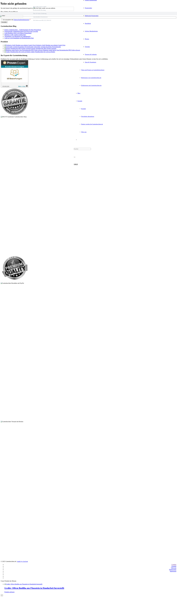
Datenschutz (172, 569)
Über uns (173, 568)
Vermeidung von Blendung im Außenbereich (17, 36)
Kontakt (174, 566)
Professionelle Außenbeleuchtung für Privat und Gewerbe (21, 31)
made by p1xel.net (22, 561)
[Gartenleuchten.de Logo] (53, 10)
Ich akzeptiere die (17, 19)
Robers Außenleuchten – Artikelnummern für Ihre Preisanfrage (22, 30)
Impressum (173, 571)
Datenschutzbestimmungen (21, 19)
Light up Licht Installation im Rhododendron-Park (19, 38)
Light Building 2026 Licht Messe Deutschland (17, 33)
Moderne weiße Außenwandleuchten (15, 35)
